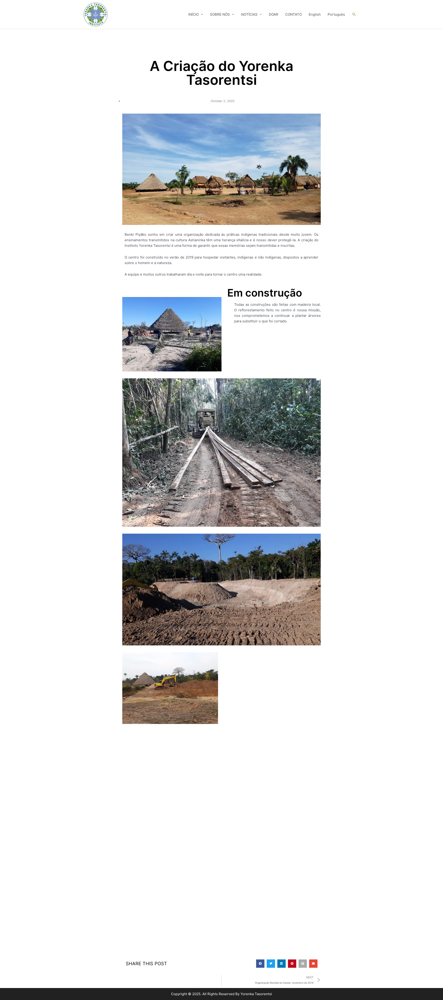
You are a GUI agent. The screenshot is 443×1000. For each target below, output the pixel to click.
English (315, 14)
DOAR (273, 14)
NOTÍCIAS (249, 14)
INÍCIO (193, 14)
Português (336, 14)
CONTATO (293, 14)
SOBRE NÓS (220, 14)
